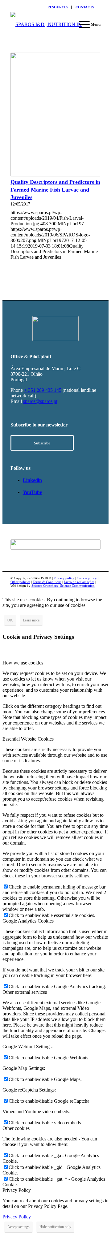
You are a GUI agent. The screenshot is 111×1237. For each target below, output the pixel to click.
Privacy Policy (16, 1216)
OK (10, 620)
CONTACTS (85, 7)
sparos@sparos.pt (40, 401)
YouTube (32, 492)
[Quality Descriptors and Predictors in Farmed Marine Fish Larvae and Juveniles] (55, 114)
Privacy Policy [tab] (16, 1190)
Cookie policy (87, 578)
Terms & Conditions (47, 582)
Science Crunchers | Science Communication (63, 585)
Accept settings (18, 1227)
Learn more (31, 620)
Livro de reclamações (79, 582)
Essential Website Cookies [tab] (28, 739)
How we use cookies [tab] (22, 662)
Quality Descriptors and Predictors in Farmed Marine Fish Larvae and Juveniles (55, 189)
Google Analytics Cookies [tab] (28, 920)
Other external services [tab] (24, 992)
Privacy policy (64, 578)
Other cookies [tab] (16, 1128)
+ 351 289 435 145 (42, 390)
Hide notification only (55, 1227)
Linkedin (32, 480)
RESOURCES (57, 7)
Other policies (20, 582)
